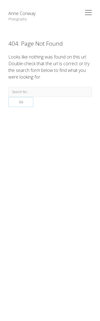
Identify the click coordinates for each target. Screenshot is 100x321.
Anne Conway (22, 13)
